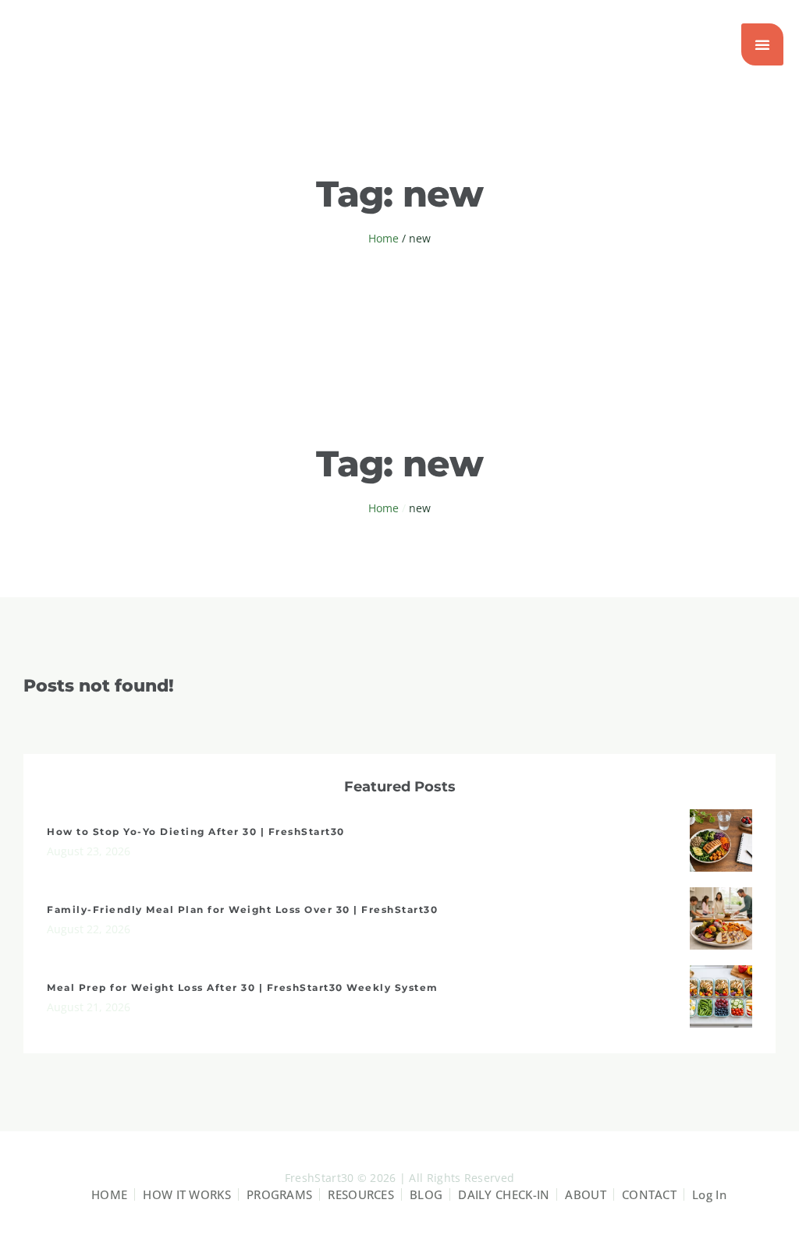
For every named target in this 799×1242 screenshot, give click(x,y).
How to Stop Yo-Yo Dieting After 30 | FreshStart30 (196, 831)
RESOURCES (361, 1194)
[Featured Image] (721, 840)
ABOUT (585, 1194)
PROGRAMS (279, 1194)
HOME (109, 1194)
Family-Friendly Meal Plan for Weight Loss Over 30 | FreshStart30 (242, 909)
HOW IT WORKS (187, 1194)
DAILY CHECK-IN (503, 1194)
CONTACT (649, 1194)
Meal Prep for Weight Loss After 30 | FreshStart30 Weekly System (243, 987)
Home (383, 238)
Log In (709, 1194)
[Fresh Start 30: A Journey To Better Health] (94, 45)
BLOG (426, 1194)
